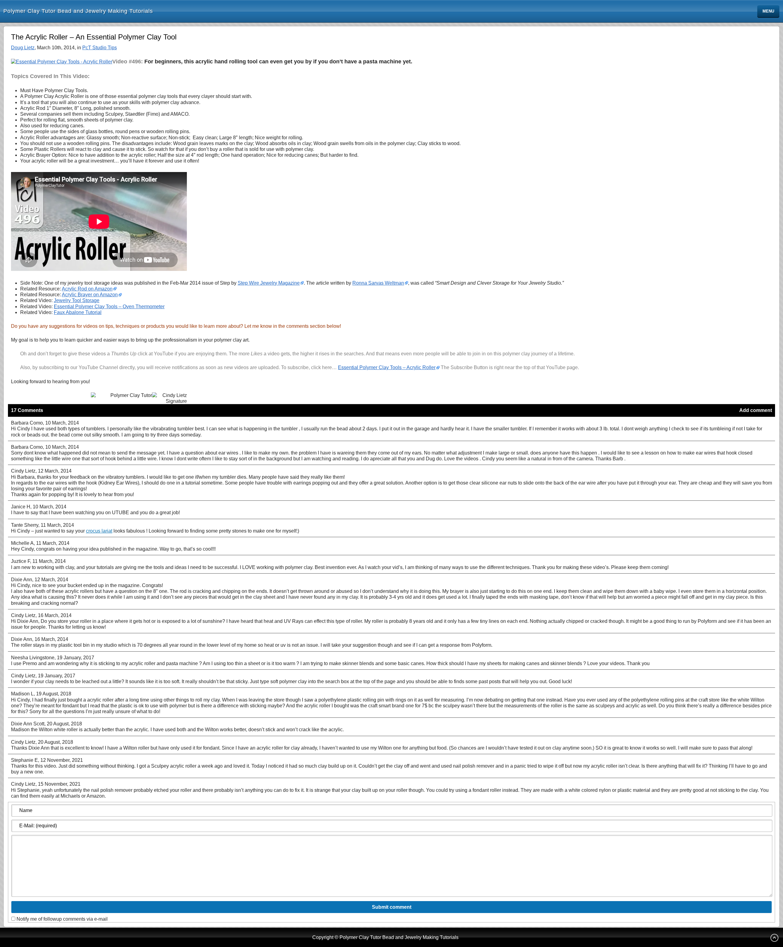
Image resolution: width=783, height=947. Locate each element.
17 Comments (27, 410)
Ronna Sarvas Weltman (378, 283)
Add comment (755, 410)
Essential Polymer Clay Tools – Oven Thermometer (109, 306)
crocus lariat (99, 530)
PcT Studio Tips (99, 47)
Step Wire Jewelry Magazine (269, 283)
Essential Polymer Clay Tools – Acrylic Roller (387, 367)
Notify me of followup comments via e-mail (62, 919)
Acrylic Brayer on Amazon (90, 294)
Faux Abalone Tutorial (78, 312)
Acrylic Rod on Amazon (87, 288)
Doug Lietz (23, 47)
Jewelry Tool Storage (76, 300)
